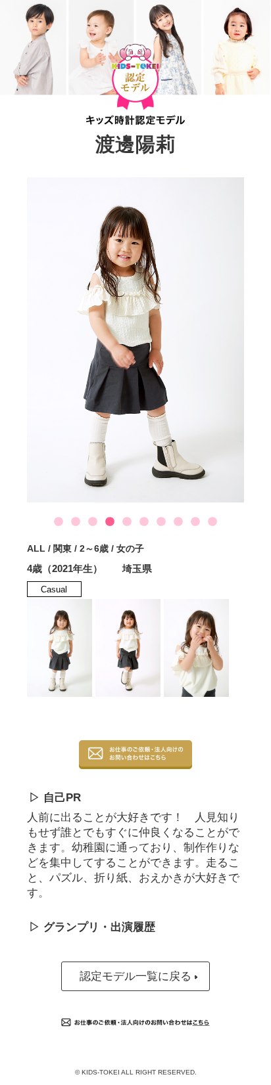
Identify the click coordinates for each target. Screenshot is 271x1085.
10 (212, 522)
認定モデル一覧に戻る (135, 976)
